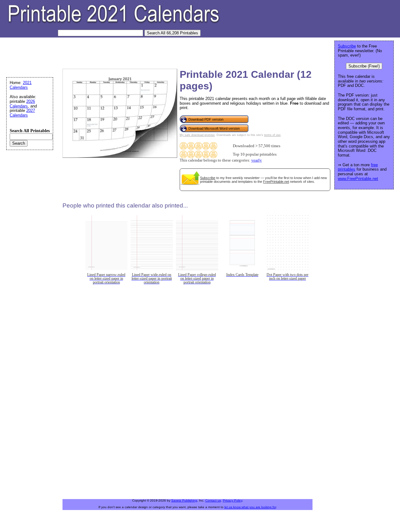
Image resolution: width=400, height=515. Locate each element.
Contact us (213, 500)
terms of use (272, 135)
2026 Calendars (22, 103)
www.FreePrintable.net (358, 178)
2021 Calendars (21, 85)
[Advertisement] (117, 52)
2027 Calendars (22, 113)
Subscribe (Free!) (364, 66)
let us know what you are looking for (250, 507)
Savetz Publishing (184, 500)
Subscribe (207, 178)
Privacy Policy (232, 500)
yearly (256, 160)
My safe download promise (197, 135)
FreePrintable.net (276, 181)
